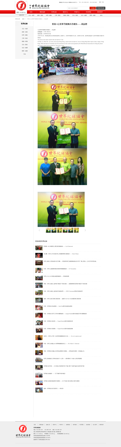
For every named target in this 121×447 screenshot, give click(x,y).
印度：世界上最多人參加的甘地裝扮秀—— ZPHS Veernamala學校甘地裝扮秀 (63, 291)
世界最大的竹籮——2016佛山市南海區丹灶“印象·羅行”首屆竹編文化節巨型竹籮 (64, 366)
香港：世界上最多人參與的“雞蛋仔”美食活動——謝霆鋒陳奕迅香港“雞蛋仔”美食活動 (65, 283)
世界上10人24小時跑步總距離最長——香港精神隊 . (57, 276)
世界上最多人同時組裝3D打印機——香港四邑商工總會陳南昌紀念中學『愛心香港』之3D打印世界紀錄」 (70, 261)
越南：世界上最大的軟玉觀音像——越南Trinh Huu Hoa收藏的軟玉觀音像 (62, 298)
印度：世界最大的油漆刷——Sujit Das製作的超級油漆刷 (58, 306)
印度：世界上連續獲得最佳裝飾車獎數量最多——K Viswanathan (60, 268)
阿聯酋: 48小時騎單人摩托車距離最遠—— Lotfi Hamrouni (58, 246)
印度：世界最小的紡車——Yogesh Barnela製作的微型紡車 (58, 321)
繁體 (100, 2)
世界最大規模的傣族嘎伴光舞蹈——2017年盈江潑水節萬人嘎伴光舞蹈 (61, 381)
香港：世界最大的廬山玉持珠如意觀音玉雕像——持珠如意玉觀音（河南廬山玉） (64, 351)
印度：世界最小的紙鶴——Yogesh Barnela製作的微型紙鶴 (58, 328)
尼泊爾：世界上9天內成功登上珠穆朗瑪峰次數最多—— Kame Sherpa (61, 253)
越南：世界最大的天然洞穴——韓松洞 (53, 388)
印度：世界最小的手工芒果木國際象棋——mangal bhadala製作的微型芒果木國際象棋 (65, 313)
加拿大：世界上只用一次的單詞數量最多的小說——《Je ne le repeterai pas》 (63, 336)
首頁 (23, 19)
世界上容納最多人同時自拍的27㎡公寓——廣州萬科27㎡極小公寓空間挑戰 (63, 358)
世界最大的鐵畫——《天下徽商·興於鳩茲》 (55, 373)
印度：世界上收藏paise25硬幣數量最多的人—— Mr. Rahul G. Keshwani (61, 343)
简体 (103, 2)
